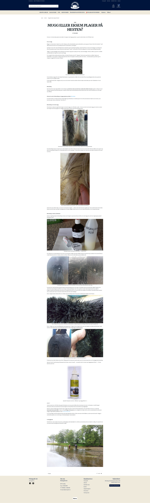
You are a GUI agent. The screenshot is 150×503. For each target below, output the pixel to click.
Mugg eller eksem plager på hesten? (53, 17)
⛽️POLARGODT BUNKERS (92, 12)
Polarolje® (104, 0)
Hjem (42, 17)
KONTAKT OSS (114, 0)
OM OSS (108, 0)
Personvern (86, 490)
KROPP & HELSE (44, 12)
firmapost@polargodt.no (65, 489)
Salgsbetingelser (87, 488)
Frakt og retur (86, 492)
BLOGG (119, 0)
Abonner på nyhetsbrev (114, 485)
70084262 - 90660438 (66, 487)
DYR (59, 12)
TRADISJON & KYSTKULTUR (77, 12)
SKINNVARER (64, 12)
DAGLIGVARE (52, 12)
